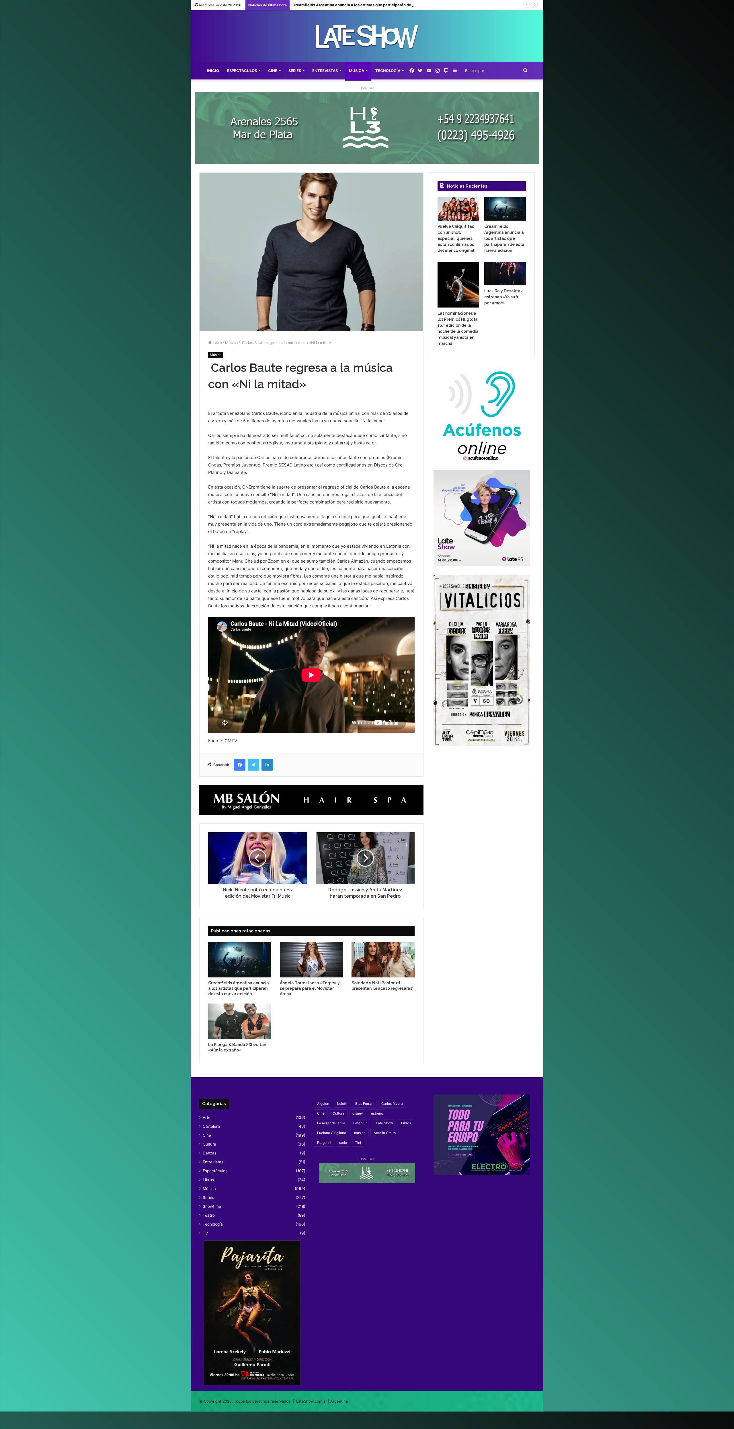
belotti (342, 1103)
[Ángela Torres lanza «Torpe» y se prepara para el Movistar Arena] (311, 959)
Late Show (384, 1123)
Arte (206, 1117)
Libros (208, 1179)
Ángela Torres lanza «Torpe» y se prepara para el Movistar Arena (310, 988)
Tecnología (387, 70)
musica (360, 1133)
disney (357, 1113)
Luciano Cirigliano (331, 1133)
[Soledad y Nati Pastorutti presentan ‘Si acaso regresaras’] (383, 959)
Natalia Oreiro (385, 1133)
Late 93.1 (360, 1123)
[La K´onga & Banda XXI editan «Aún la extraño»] (239, 1021)
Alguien (323, 1103)
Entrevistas (325, 70)
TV (205, 1233)
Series (294, 70)
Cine (272, 70)
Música (356, 70)
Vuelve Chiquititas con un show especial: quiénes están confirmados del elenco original (456, 238)
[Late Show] (367, 36)
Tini (358, 1142)
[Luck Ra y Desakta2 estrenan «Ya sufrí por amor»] (505, 273)
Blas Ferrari (364, 1103)
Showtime (212, 1206)
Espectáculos (242, 70)
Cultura (209, 1144)
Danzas (209, 1153)
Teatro (209, 1215)
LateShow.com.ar (311, 1401)
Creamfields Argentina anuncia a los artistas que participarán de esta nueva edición (238, 988)
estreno (377, 1113)
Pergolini (324, 1142)
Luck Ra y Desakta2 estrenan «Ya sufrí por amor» (503, 297)
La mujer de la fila (331, 1123)
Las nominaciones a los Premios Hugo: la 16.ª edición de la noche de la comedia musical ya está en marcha (390, 5)
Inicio (213, 70)
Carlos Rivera (392, 1103)
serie (343, 1142)
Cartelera (211, 1126)
